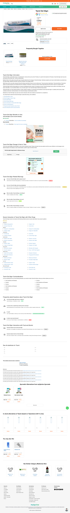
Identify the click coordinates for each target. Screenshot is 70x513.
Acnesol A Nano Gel (8, 226)
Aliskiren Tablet (7, 230)
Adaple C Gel (31, 224)
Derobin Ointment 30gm (33, 264)
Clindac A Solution (7, 235)
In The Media (6, 489)
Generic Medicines (32, 492)
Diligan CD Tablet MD (33, 230)
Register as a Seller (32, 497)
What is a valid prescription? (45, 40)
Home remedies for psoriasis (20, 120)
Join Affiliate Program (32, 501)
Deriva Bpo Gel (32, 267)
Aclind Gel (31, 233)
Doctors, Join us (44, 487)
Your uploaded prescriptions (44, 42)
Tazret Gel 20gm (9, 61)
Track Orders (31, 490)
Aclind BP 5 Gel (7, 269)
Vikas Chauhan (22, 362)
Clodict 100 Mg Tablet (8, 245)
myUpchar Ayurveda (7, 495)
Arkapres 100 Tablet (33, 245)
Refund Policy (18, 490)
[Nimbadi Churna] (8, 390)
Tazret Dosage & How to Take (9, 98)
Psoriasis (7, 120)
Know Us (5, 486)
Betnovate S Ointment (8, 254)
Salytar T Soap (32, 262)
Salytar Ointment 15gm (8, 262)
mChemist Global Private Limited (43, 34)
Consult (4, 6)
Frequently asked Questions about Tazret (12, 106)
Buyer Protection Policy (19, 492)
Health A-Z (41, 6)
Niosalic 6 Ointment (33, 253)
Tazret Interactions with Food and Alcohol (12, 107)
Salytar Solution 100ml (8, 264)
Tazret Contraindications (8, 104)
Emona (5, 498)
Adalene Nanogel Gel (8, 224)
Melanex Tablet (7, 259)
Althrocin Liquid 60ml (8, 240)
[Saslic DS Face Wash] (8, 444)
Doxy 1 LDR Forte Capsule (34, 250)
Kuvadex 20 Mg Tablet (33, 259)
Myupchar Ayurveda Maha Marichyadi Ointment (23, 63)
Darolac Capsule (32, 243)
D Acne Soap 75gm (33, 235)
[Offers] (52, 3)
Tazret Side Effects (7, 99)
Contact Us (5, 490)
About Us (5, 487)
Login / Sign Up (63, 6)
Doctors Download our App (46, 490)
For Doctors (44, 486)
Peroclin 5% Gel (32, 269)
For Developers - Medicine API (33, 500)
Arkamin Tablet (7, 243)
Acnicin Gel (31, 226)
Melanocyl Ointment (33, 257)
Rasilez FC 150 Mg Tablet (9, 228)
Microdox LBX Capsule (33, 248)
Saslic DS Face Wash (8, 253)
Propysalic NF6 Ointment (34, 254)
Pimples (7, 124)
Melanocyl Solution (8, 257)
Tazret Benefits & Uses (8, 96)
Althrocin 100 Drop (32, 238)
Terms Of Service (18, 489)
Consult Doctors (31, 489)
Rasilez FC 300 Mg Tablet (34, 228)
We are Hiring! (6, 492)
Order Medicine (31, 487)
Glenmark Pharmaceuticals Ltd (47, 32)
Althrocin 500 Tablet (8, 238)
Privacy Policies (18, 487)
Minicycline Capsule (8, 248)
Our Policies (18, 486)
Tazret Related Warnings (8, 101)
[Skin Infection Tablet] (19, 390)
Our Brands (24, 6)
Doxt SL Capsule (7, 250)
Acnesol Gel (6, 233)
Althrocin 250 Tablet (33, 240)
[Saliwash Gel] (19, 444)
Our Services (31, 486)
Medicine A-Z (32, 6)
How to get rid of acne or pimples (20, 124)
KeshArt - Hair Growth (7, 497)
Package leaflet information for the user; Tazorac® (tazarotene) (32, 370)
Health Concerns (13, 6)
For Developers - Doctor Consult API (34, 498)
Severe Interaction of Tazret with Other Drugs (12, 102)
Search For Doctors (32, 495)
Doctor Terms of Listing (45, 489)
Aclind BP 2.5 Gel (7, 267)
